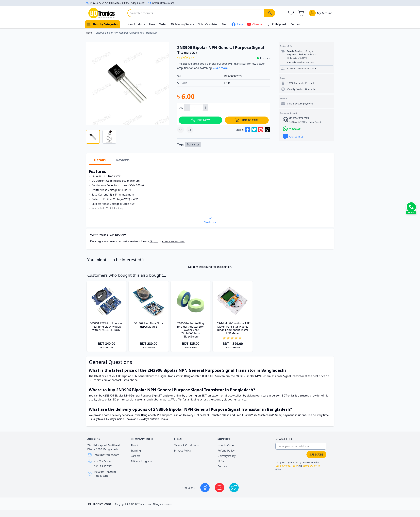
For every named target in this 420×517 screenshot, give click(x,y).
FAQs (221, 461)
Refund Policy (226, 450)
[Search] (270, 13)
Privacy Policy (182, 450)
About (134, 445)
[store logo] (101, 13)
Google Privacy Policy (286, 465)
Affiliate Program (141, 461)
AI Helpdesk (279, 24)
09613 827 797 (103, 466)
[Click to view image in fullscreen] (127, 83)
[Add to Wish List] (180, 129)
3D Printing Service (182, 24)
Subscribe (316, 454)
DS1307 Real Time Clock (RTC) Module (148, 325)
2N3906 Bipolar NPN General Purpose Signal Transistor (126, 32)
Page (240, 24)
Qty (181, 108)
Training (136, 450)
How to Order (158, 24)
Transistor (193, 144)
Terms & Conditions (186, 445)
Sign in (154, 241)
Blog (225, 24)
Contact (295, 24)
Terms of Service (311, 465)
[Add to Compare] (189, 129)
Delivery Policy (226, 456)
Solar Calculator (208, 24)
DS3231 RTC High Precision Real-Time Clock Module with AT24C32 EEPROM (106, 327)
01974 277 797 (103, 461)
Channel (257, 24)
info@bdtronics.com (163, 2)
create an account (173, 241)
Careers (135, 456)
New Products (136, 24)
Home (89, 32)
